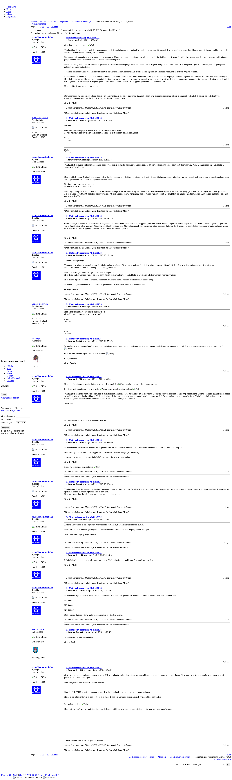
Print (229, 26)
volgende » (43, 24)
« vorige (34, 24)
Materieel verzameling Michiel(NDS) (82, 37)
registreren (15, 410)
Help (8, 9)
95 (48, 26)
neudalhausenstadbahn (42, 37)
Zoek (8, 11)
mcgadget (36, 338)
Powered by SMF (9, 775)
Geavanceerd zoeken (10, 398)
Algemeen (64, 21)
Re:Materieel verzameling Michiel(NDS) (84, 118)
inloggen (5, 410)
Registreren (11, 16)
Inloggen (10, 14)
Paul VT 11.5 (38, 629)
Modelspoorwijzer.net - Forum (43, 21)
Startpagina (11, 7)
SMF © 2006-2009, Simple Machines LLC (39, 775)
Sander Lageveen (40, 117)
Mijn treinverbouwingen (82, 21)
